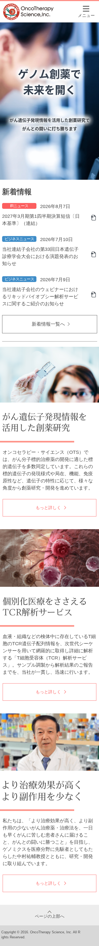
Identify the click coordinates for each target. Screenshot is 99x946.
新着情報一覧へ (48, 324)
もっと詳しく (48, 507)
